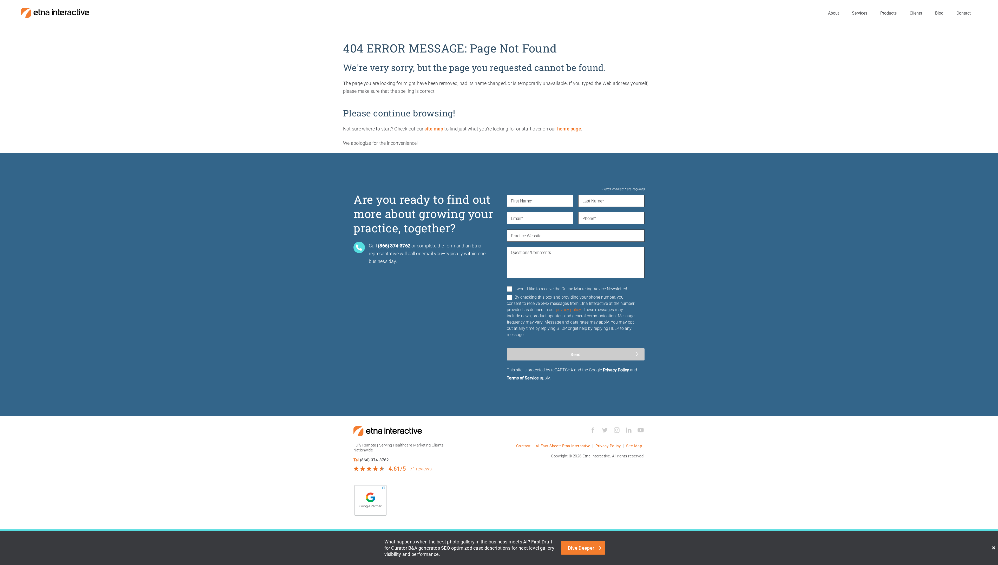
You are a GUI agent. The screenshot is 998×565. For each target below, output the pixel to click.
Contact (963, 13)
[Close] (993, 547)
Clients (916, 13)
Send (575, 354)
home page (569, 129)
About (833, 13)
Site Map (634, 445)
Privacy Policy (616, 369)
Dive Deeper (581, 548)
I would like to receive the (571, 288)
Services (859, 13)
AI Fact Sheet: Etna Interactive (563, 445)
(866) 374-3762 (374, 459)
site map (433, 129)
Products (888, 13)
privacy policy (568, 309)
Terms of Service (523, 377)
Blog (939, 13)
